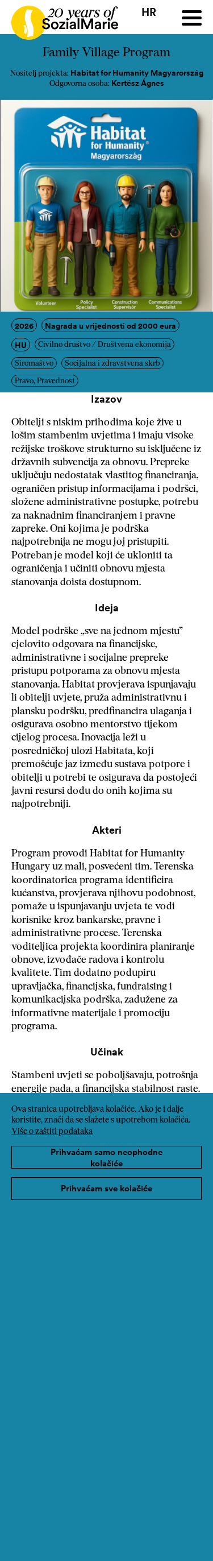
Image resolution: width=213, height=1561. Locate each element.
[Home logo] (59, 18)
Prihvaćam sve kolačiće (106, 1188)
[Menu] (192, 18)
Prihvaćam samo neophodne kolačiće (106, 1157)
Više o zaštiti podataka (52, 1132)
